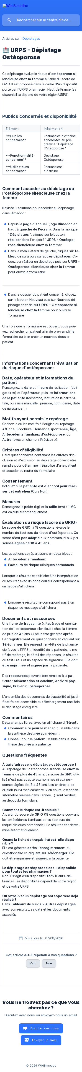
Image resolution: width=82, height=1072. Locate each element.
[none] (15, 6)
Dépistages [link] (31, 38)
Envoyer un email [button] (44, 1040)
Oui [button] (32, 963)
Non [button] (49, 963)
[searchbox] (41, 20)
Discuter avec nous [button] (45, 1028)
